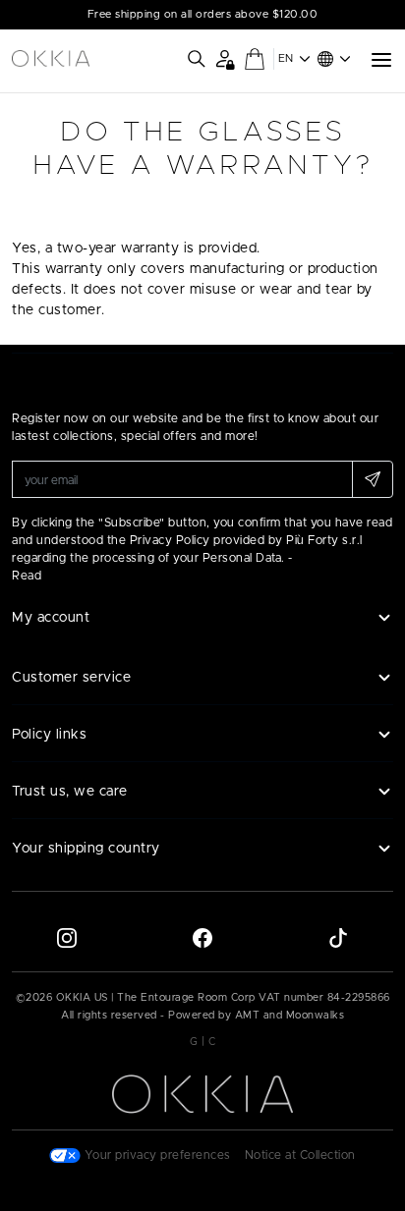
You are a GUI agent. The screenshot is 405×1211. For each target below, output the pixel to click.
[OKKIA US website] (50, 58)
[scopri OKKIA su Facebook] (202, 937)
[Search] (196, 59)
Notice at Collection (300, 1155)
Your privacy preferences (156, 1155)
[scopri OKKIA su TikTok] (338, 937)
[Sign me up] (372, 479)
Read (26, 575)
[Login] (224, 58)
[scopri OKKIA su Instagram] (67, 937)
